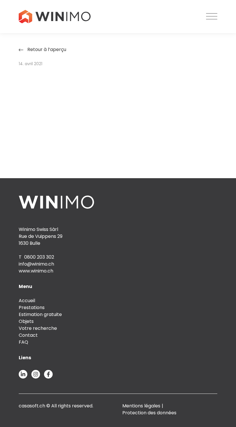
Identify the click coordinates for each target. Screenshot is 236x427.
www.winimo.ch (36, 271)
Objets (26, 321)
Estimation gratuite (40, 314)
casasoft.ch (32, 405)
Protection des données (149, 412)
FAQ (23, 342)
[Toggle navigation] (211, 16)
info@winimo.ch (36, 264)
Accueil (27, 300)
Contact (28, 335)
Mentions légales (141, 405)
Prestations (32, 307)
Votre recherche (38, 328)
